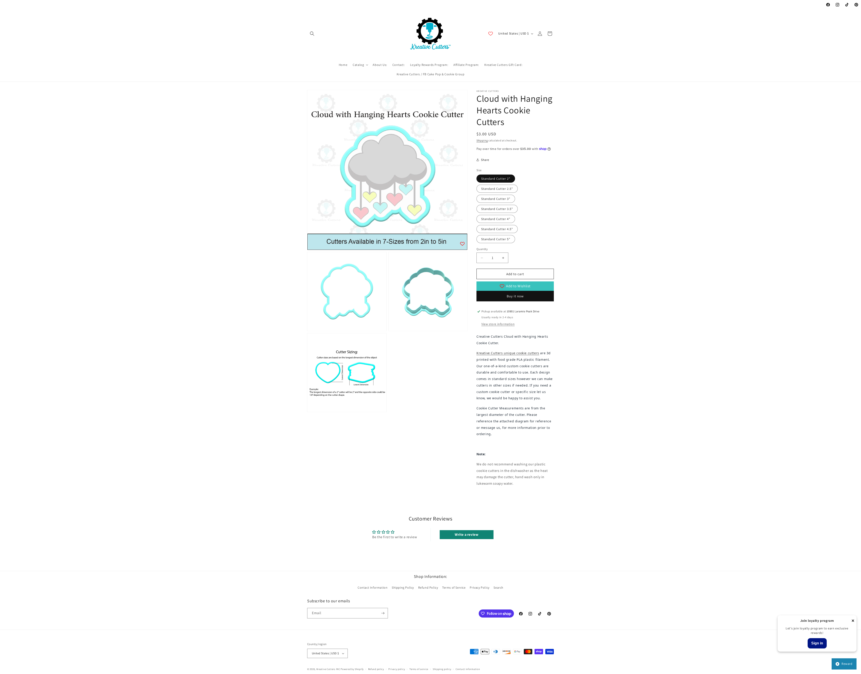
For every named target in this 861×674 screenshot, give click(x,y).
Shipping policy (442, 668)
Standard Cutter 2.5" (497, 189)
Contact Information (372, 587)
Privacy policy (396, 668)
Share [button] (485, 160)
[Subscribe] (383, 613)
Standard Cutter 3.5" (497, 209)
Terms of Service (454, 587)
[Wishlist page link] (490, 33)
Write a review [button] (466, 534)
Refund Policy (428, 587)
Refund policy (376, 668)
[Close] (853, 621)
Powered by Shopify (352, 669)
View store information (498, 324)
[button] (312, 34)
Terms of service (418, 668)
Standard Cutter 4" (495, 219)
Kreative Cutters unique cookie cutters (507, 353)
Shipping (482, 140)
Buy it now (515, 296)
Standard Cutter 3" (495, 199)
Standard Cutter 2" (495, 179)
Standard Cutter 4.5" (497, 229)
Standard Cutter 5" (495, 239)
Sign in (817, 643)
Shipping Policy (403, 587)
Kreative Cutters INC (328, 669)
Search (498, 587)
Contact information (468, 668)
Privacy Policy (479, 587)
